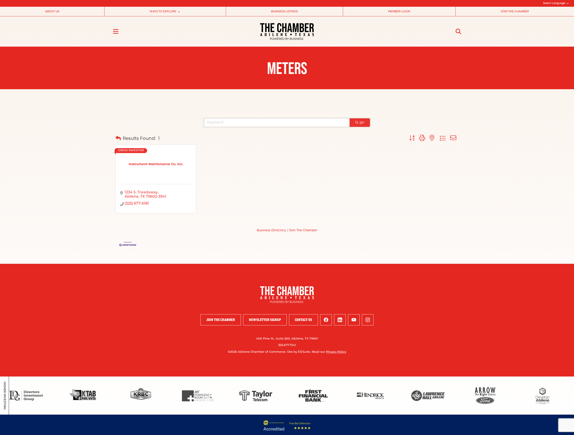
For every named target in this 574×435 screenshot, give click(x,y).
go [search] (361, 122)
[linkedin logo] (340, 319)
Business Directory (271, 230)
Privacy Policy (336, 352)
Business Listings (284, 11)
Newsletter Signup (265, 320)
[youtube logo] (354, 319)
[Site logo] (287, 31)
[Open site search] (458, 31)
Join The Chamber (303, 230)
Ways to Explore (163, 11)
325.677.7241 (287, 345)
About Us (52, 11)
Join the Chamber (515, 11)
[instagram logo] (368, 319)
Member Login (399, 11)
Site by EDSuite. (299, 352)
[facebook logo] (326, 319)
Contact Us (303, 320)
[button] (118, 139)
